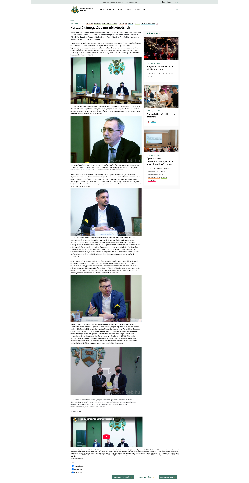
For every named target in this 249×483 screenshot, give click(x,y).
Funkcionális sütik (79, 466)
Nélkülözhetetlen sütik (81, 463)
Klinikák (104, 2)
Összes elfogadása (166, 477)
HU (175, 2)
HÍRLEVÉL (129, 10)
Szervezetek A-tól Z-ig (120, 2)
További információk (77, 458)
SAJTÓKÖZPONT (139, 10)
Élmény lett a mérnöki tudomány (157, 115)
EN (177, 2)
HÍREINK (101, 10)
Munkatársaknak (129, 2)
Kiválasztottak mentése (122, 477)
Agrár (108, 2)
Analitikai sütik (78, 469)
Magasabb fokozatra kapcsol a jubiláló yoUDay (160, 67)
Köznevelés (112, 2)
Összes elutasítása (145, 477)
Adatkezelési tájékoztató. (158, 455)
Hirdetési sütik (78, 472)
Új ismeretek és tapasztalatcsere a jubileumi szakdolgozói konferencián (160, 161)
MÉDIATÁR (120, 10)
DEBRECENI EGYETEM (86, 9)
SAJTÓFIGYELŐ (111, 10)
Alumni (135, 2)
